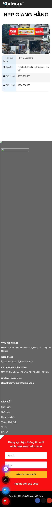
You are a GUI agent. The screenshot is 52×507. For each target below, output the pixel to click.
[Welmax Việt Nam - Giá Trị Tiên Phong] (14, 4)
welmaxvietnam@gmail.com (19, 383)
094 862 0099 (10, 361)
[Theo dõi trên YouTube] (49, 500)
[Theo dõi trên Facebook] (37, 500)
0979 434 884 (16, 378)
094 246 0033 (26, 361)
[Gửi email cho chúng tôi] (43, 500)
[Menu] (48, 4)
